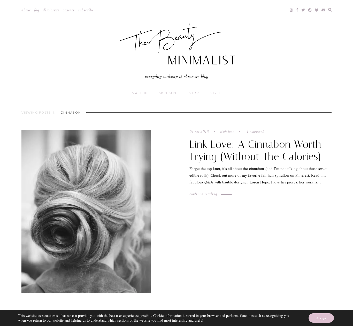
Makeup (140, 93)
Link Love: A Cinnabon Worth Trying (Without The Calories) (255, 150)
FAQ (36, 10)
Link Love (227, 132)
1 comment (254, 132)
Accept (321, 317)
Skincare (168, 93)
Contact (68, 10)
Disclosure (51, 10)
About (25, 10)
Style (215, 93)
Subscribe (86, 10)
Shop (194, 93)
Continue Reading (203, 194)
